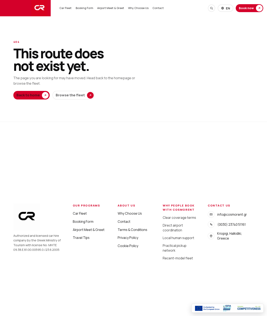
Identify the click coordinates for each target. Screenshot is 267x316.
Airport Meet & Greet (110, 8)
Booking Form (84, 8)
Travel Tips (81, 237)
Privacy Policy (128, 237)
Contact (158, 8)
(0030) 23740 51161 (231, 224)
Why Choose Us (138, 8)
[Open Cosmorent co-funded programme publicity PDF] (227, 308)
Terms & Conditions (132, 229)
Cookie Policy (128, 245)
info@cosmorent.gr (232, 214)
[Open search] (211, 8)
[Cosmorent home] (25, 8)
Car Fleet (65, 8)
